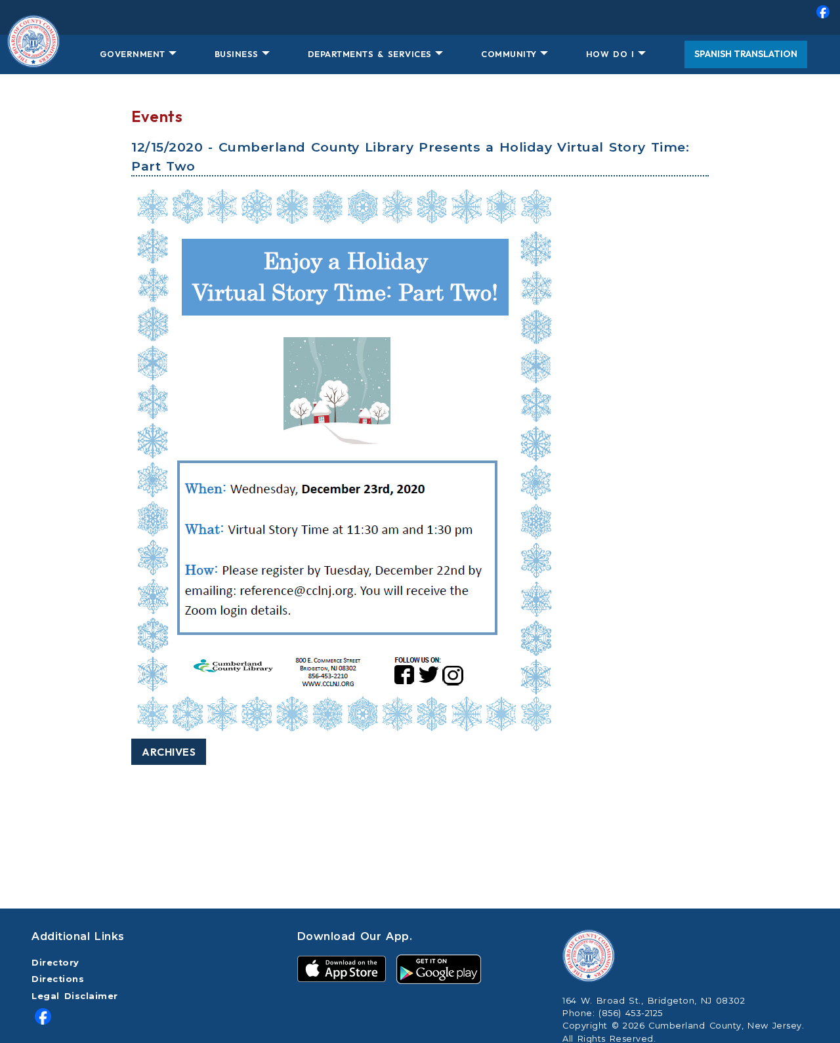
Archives (169, 751)
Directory (55, 963)
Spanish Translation (745, 54)
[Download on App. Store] (341, 968)
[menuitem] (420, 17)
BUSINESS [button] (237, 54)
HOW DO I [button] (610, 54)
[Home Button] (33, 54)
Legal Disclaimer (75, 996)
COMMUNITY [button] (509, 54)
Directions (58, 979)
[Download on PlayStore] (438, 968)
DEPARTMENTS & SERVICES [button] (370, 54)
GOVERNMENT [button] (132, 54)
